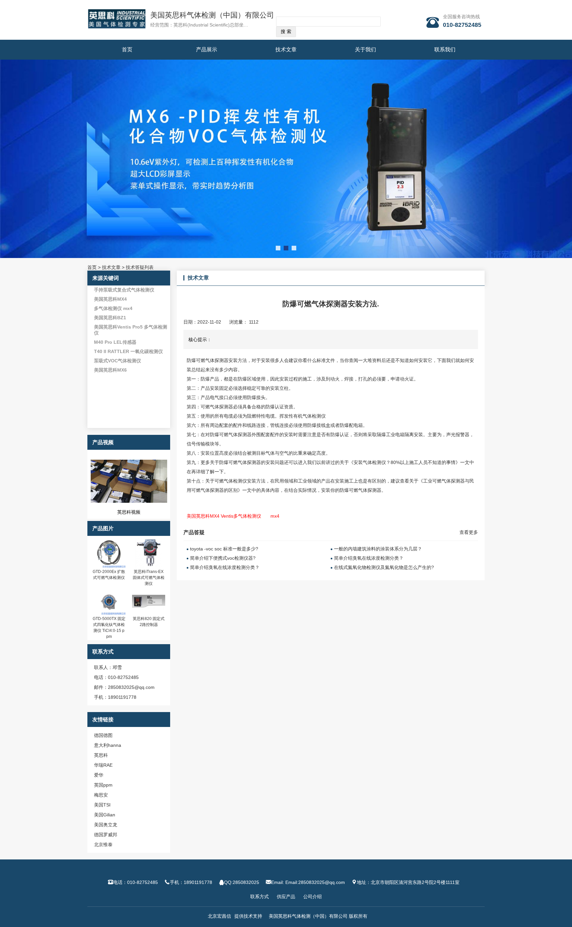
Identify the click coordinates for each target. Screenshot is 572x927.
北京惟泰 (103, 844)
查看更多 (468, 532)
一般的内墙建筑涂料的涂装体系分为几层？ (378, 548)
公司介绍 (312, 896)
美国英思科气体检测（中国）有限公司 (212, 15)
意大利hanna (107, 745)
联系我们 (444, 49)
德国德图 (103, 735)
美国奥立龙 (105, 824)
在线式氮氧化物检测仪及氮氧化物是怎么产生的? (384, 567)
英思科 (101, 755)
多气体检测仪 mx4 (113, 308)
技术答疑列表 (140, 267)
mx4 (274, 516)
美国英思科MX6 (110, 370)
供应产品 (286, 896)
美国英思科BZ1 (110, 317)
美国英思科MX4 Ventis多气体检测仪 (224, 516)
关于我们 (365, 49)
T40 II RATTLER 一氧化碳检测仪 (128, 351)
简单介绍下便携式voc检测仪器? (223, 558)
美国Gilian (104, 814)
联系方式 (259, 896)
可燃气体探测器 (212, 360)
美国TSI (102, 804)
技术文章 (286, 49)
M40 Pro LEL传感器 (115, 342)
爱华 (98, 775)
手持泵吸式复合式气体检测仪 (124, 289)
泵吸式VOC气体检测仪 (117, 360)
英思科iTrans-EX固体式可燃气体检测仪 (149, 577)
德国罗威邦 (105, 834)
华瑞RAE (103, 765)
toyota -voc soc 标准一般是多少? (224, 548)
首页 (127, 49)
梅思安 (101, 795)
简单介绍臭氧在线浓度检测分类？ (225, 567)
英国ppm (103, 785)
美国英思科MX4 (110, 299)
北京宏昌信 (219, 916)
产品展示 (206, 49)
